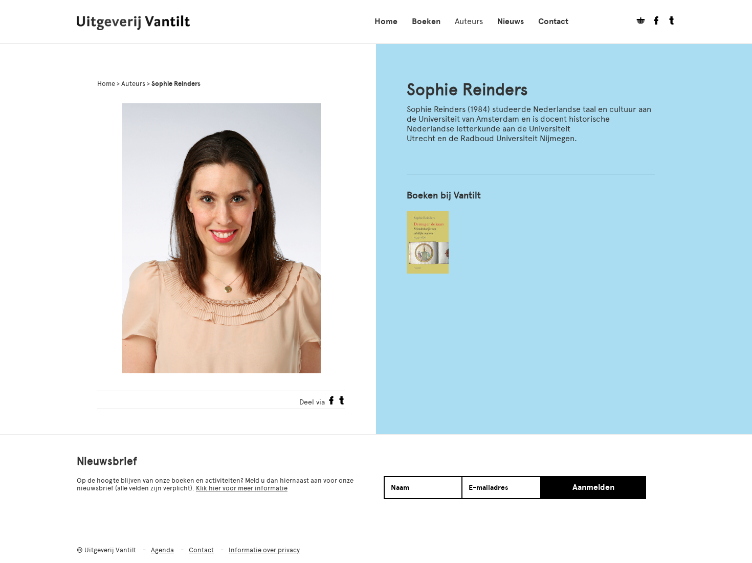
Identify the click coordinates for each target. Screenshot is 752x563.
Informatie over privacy (264, 550)
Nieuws (510, 21)
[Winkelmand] (637, 21)
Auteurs (469, 21)
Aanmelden (593, 487)
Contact (553, 21)
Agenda (162, 550)
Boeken (426, 21)
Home (385, 21)
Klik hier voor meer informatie (241, 488)
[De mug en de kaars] (428, 242)
